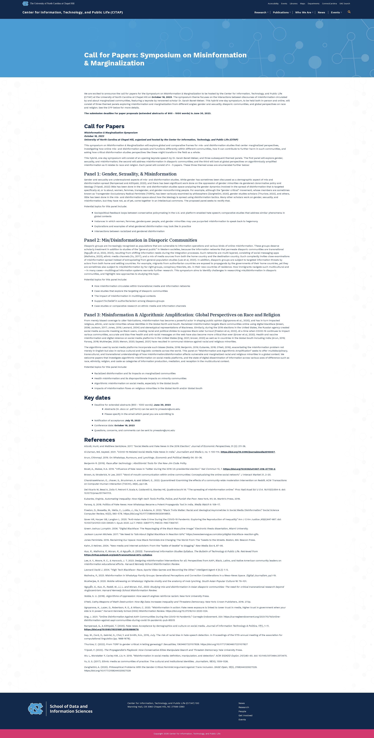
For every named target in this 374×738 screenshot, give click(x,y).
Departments (314, 3)
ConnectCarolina (329, 3)
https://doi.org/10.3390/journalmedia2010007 (248, 451)
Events (284, 3)
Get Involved (245, 715)
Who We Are (303, 12)
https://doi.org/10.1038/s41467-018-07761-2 (249, 469)
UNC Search (345, 3)
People (242, 711)
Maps (302, 3)
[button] (350, 12)
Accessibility (273, 3)
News (321, 12)
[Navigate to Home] (60, 715)
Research (260, 12)
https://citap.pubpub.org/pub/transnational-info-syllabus (118, 554)
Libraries (294, 3)
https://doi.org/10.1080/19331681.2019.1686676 (111, 629)
